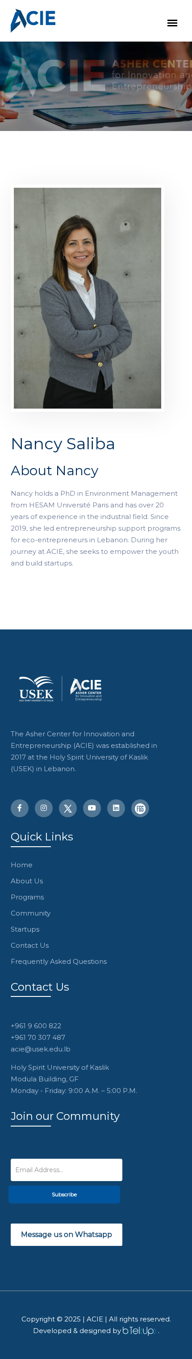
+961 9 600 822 (36, 1025)
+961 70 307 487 (38, 1037)
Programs (27, 897)
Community (30, 913)
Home (22, 865)
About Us (27, 881)
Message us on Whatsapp (66, 1234)
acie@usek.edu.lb (41, 1049)
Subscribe (64, 1194)
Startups (25, 929)
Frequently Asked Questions (59, 961)
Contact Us (30, 945)
